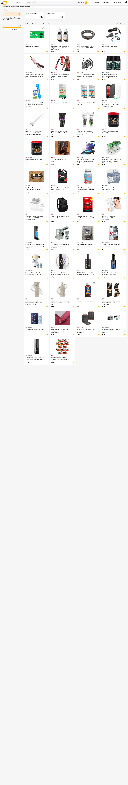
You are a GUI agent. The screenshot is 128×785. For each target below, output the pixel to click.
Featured (122, 24)
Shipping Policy (6, 19)
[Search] (86, 2)
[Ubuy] (4, 2)
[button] (96, 3)
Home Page (6, 6)
